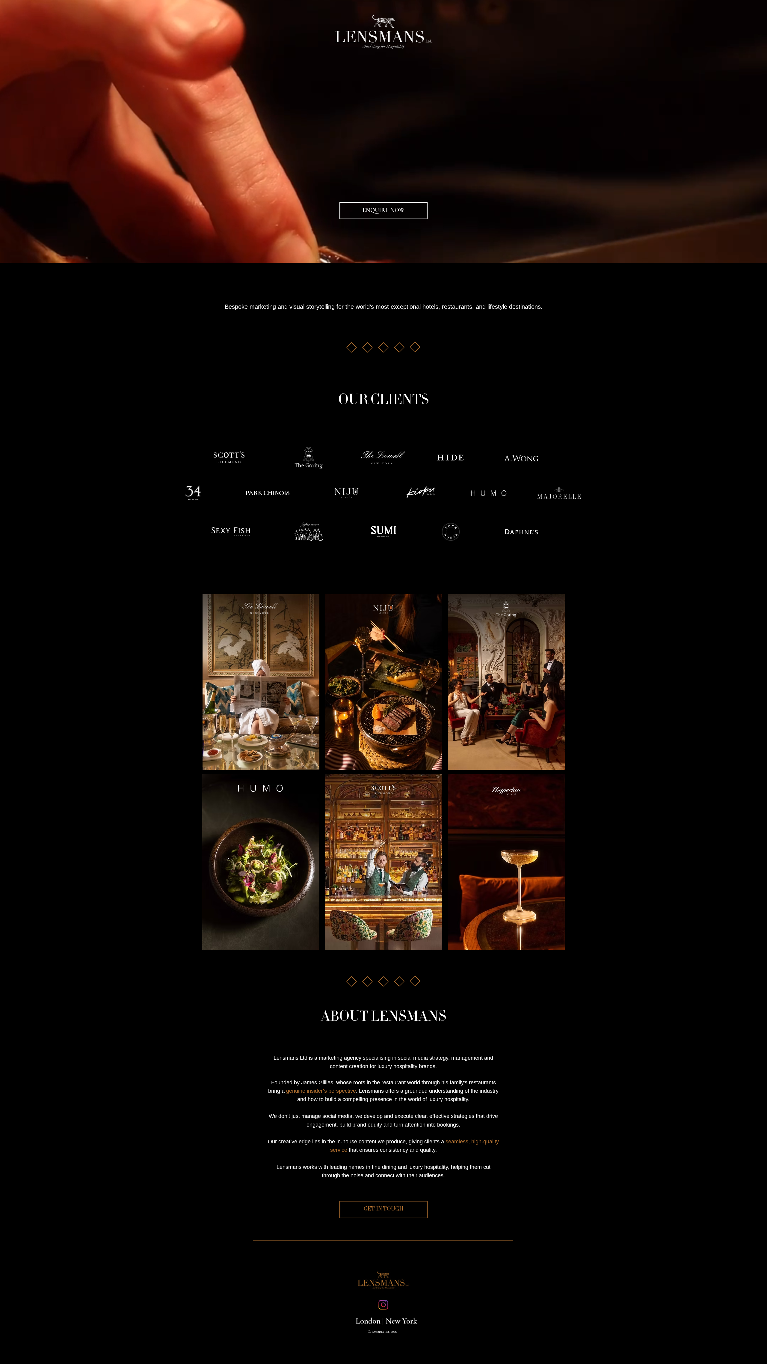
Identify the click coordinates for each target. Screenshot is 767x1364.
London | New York (386, 1321)
